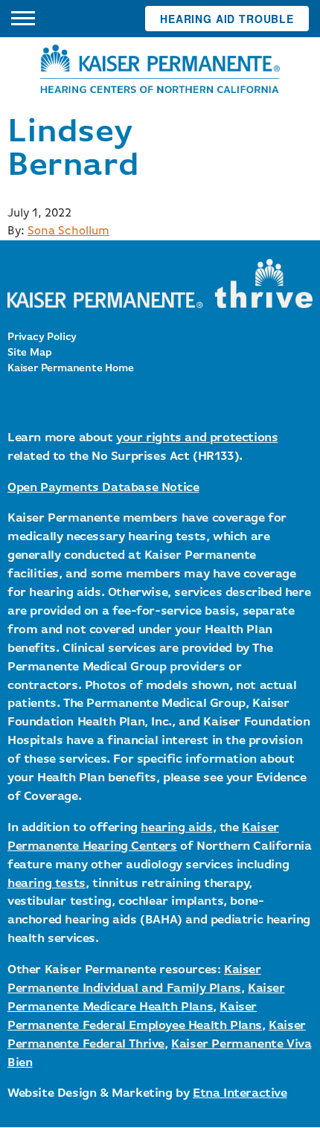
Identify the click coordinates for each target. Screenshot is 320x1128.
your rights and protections (197, 438)
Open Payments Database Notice (103, 487)
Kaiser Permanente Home (70, 368)
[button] (23, 18)
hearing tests (46, 883)
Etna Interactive (240, 1093)
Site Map (29, 352)
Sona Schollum (68, 231)
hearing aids (176, 827)
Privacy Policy (42, 337)
